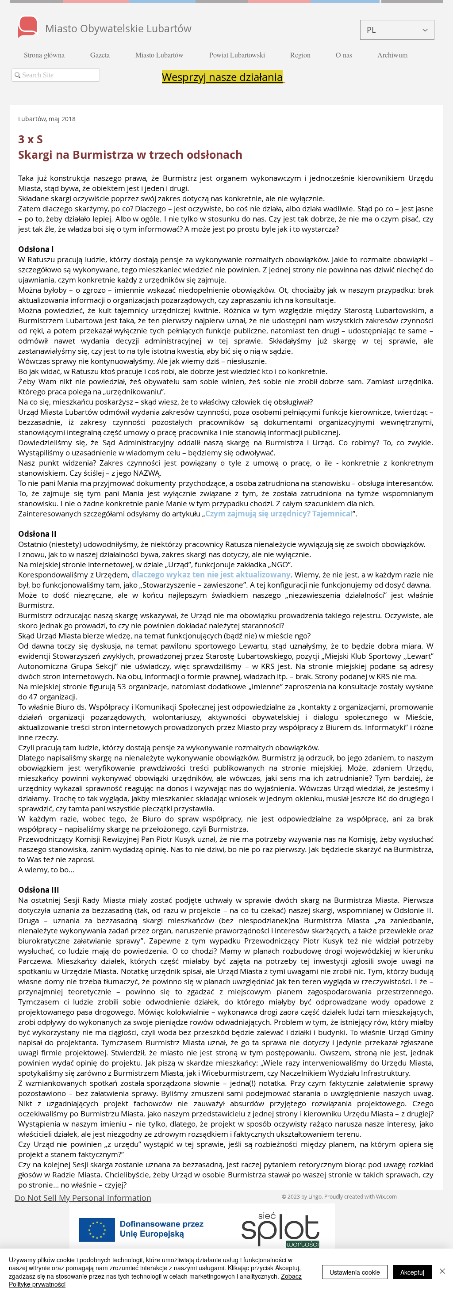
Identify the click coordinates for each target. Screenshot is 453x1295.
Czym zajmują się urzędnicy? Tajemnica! (279, 513)
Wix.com (386, 1196)
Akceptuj (412, 1272)
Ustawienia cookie (355, 1272)
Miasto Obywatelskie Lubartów (118, 28)
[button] (106, 54)
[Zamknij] (442, 1272)
